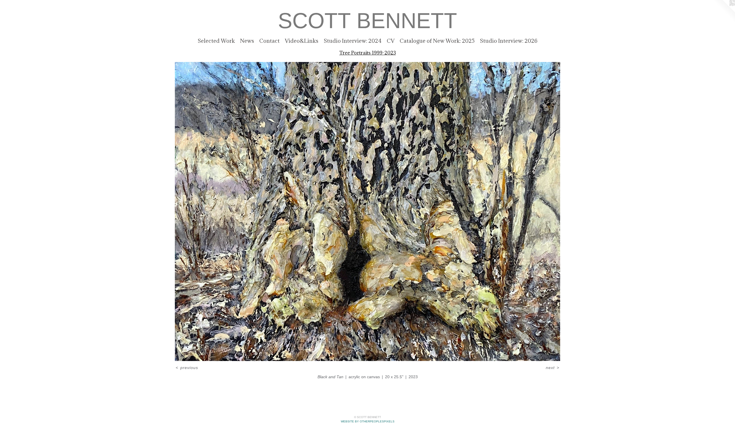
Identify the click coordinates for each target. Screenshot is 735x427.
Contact (269, 40)
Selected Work (216, 40)
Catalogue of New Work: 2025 (437, 40)
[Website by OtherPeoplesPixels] (723, 11)
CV (390, 40)
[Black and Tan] (367, 211)
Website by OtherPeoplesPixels (367, 421)
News (247, 40)
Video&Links (301, 40)
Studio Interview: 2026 (508, 40)
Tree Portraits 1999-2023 (367, 53)
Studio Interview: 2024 (353, 40)
